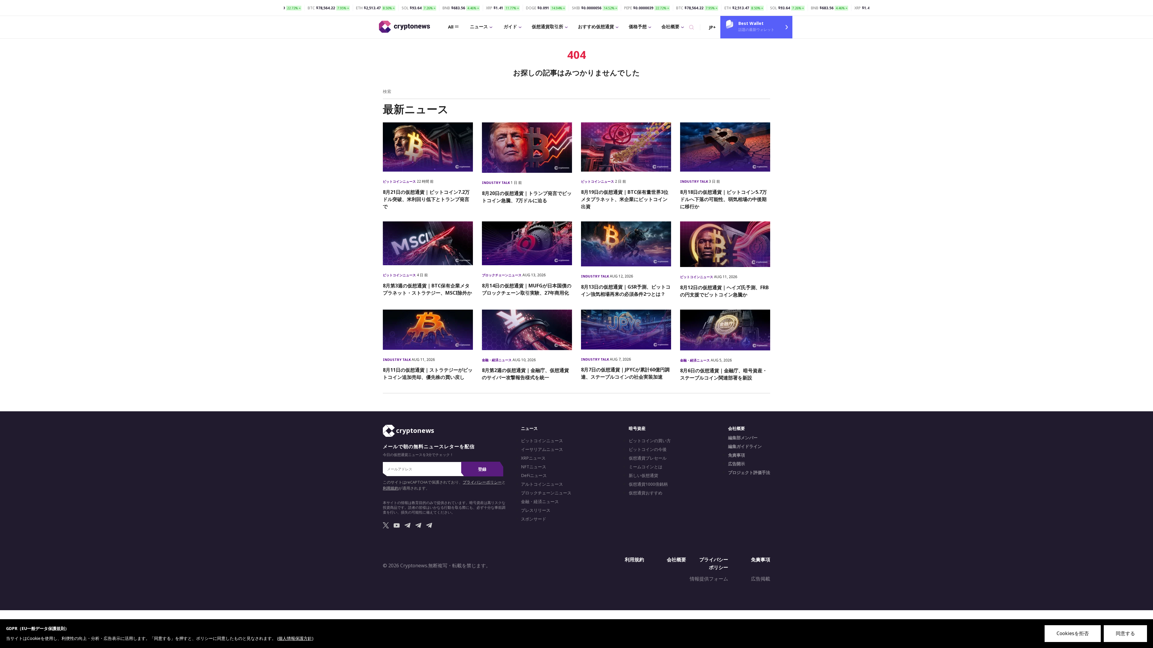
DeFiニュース (534, 475)
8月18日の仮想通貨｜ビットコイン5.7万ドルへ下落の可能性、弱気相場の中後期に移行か (723, 199)
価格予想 (638, 26)
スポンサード (533, 519)
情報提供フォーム (709, 578)
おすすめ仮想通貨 (596, 26)
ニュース (479, 26)
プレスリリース (535, 510)
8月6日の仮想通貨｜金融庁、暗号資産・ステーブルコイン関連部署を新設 (723, 374)
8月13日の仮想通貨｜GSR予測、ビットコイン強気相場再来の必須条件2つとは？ (625, 290)
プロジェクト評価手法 (749, 472)
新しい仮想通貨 (643, 475)
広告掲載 (760, 578)
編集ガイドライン (745, 446)
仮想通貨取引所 (547, 26)
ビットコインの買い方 (650, 440)
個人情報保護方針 (295, 638)
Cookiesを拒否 (1073, 633)
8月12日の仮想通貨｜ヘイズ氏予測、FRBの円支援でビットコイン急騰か (724, 291)
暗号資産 (637, 428)
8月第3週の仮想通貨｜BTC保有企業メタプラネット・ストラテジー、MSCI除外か (427, 289)
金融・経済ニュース (497, 360)
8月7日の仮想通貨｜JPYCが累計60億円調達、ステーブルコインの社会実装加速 (625, 373)
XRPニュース (533, 458)
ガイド (510, 26)
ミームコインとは (645, 466)
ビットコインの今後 (648, 449)
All (450, 27)
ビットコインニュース (400, 181)
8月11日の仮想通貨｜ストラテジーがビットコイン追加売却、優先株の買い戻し (428, 373)
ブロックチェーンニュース (502, 275)
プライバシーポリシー (482, 482)
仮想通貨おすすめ (645, 492)
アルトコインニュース (542, 484)
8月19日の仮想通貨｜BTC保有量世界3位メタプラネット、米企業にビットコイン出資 (624, 199)
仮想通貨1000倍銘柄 (648, 484)
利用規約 (390, 488)
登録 (482, 469)
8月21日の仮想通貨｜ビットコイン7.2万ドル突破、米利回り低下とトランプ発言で (426, 199)
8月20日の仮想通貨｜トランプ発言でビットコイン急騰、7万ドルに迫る (527, 197)
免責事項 (736, 455)
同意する (1125, 633)
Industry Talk (496, 182)
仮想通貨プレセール (648, 458)
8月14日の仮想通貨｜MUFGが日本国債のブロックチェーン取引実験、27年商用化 (526, 289)
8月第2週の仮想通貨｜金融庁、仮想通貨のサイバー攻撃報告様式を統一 (525, 374)
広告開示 (736, 463)
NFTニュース (533, 466)
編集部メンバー (743, 437)
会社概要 (670, 26)
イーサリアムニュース (542, 449)
